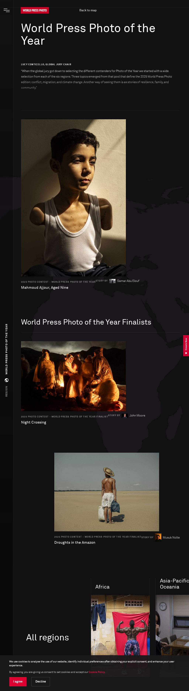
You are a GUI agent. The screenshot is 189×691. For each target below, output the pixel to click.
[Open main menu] (7, 10)
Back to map (88, 10)
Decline (40, 681)
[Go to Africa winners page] (120, 636)
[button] (7, 360)
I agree (18, 681)
